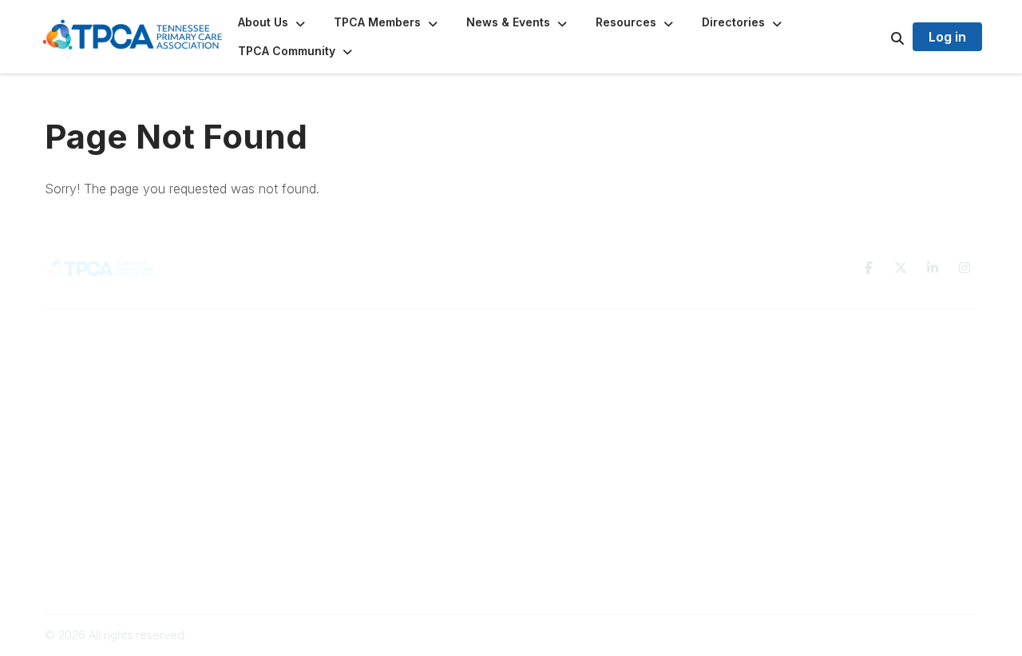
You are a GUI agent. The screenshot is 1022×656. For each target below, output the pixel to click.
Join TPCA (311, 393)
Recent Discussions (572, 377)
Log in (947, 37)
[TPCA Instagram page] (964, 267)
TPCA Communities (570, 361)
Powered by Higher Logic (909, 635)
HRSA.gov (427, 531)
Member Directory (568, 393)
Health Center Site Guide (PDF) (365, 408)
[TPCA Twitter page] (900, 267)
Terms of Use (792, 361)
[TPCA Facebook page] (868, 267)
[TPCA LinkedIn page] (932, 267)
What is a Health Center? (349, 361)
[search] (877, 37)
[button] (273, 22)
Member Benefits (329, 377)
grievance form (626, 569)
